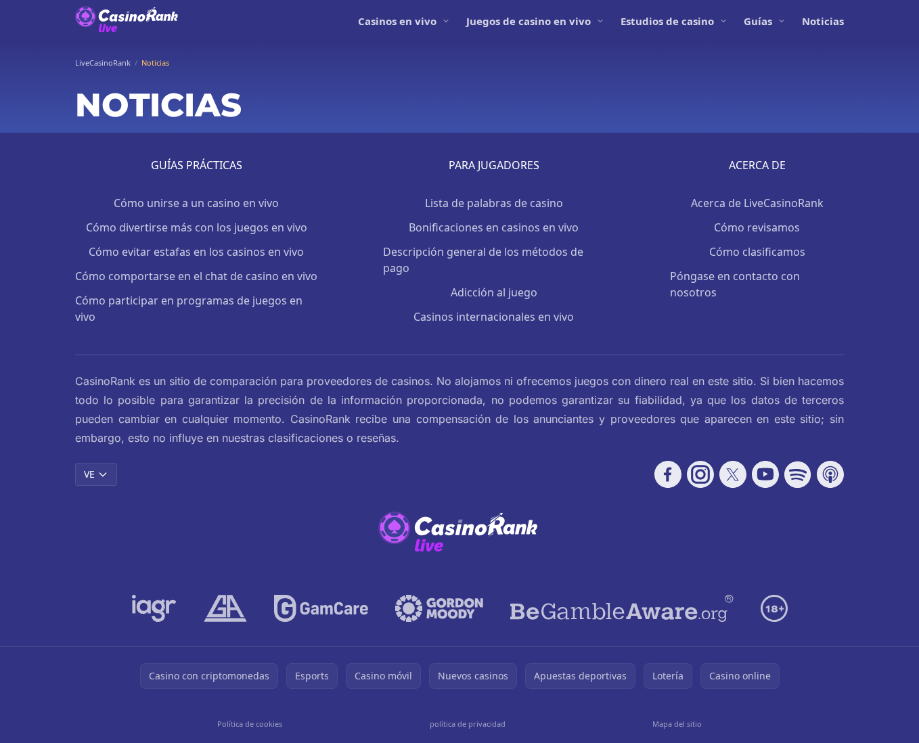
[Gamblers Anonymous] (225, 608)
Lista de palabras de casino (494, 203)
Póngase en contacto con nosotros (735, 284)
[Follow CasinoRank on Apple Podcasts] (830, 474)
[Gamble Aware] (622, 608)
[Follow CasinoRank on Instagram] (700, 474)
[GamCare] (321, 608)
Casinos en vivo (397, 21)
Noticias (823, 21)
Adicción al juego (494, 292)
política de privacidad (468, 724)
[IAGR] (154, 608)
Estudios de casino (667, 21)
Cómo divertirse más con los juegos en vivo (196, 227)
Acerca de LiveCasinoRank (757, 203)
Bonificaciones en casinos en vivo (494, 227)
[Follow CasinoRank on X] (732, 474)
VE (89, 474)
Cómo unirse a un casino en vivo (196, 203)
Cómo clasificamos (757, 251)
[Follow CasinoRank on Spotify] (797, 474)
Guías (758, 21)
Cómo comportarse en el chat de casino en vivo (196, 276)
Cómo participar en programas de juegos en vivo (188, 308)
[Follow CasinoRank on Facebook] (667, 474)
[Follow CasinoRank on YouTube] (765, 474)
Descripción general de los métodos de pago (483, 259)
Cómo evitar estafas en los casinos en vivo (196, 251)
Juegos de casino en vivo (528, 21)
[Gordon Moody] (439, 608)
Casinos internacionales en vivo (493, 316)
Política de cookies (249, 724)
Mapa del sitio (677, 724)
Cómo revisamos (757, 227)
